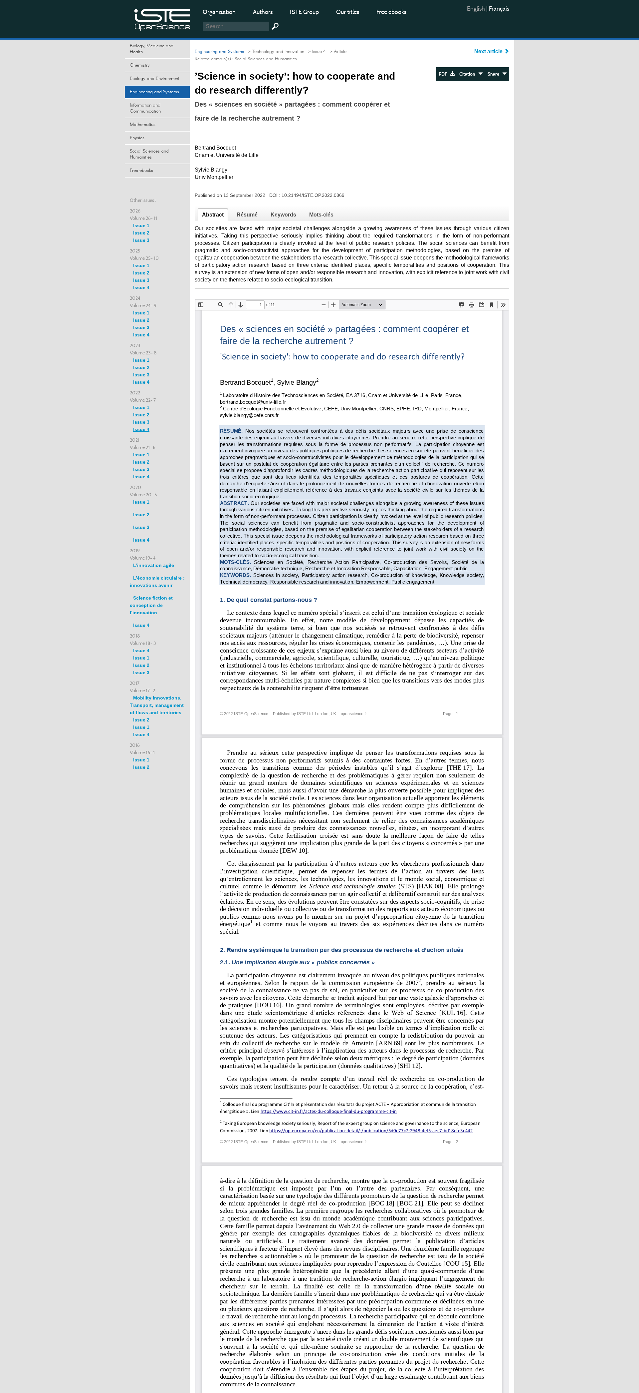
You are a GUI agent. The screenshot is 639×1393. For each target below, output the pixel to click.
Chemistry (140, 65)
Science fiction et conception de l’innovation (151, 605)
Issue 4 (141, 287)
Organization (219, 12)
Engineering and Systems (154, 92)
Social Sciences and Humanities (149, 154)
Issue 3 (141, 240)
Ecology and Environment (154, 78)
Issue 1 (141, 225)
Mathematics (142, 124)
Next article (489, 51)
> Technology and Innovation (274, 51)
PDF (444, 74)
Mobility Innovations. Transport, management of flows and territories (157, 705)
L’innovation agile (153, 565)
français (499, 8)
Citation (468, 74)
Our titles (347, 12)
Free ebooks (391, 12)
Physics (137, 138)
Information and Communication (145, 108)
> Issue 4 (316, 51)
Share (495, 74)
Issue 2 (141, 232)
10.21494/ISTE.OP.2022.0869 (313, 195)
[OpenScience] (162, 18)
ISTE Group (304, 12)
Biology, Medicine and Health (151, 49)
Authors (263, 12)
